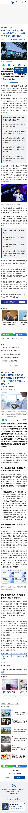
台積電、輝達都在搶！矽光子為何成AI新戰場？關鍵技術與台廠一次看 (19, 730)
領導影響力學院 (14, 794)
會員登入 (8, 778)
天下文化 (21, 790)
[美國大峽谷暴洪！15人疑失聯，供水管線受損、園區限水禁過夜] (6, 748)
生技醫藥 (12, 372)
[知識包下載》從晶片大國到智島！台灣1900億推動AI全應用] (5, 806)
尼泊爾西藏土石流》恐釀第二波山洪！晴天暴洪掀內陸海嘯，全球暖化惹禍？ (19, 739)
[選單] (2, 2)
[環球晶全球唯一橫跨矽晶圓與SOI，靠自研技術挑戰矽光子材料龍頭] (6, 721)
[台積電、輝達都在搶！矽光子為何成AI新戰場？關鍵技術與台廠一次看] (6, 730)
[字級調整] (24, 65)
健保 (17, 703)
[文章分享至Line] (3, 65)
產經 (6, 372)
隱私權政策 (18, 799)
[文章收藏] (19, 65)
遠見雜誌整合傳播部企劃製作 (8, 386)
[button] (15, 696)
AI (12, 719)
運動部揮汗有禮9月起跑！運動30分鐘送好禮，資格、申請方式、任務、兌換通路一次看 (19, 757)
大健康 (3, 703)
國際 (6, 27)
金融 (3, 339)
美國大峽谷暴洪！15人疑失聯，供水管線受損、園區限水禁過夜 (19, 748)
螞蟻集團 (14, 339)
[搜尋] (26, 2)
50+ (19, 792)
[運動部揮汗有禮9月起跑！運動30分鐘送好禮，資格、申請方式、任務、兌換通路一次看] (6, 756)
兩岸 (11, 27)
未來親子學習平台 (10, 792)
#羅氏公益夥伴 (6, 662)
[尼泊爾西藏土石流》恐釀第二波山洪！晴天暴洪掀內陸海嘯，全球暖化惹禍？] (6, 739)
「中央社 (19, 295)
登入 (16, 71)
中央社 (2, 39)
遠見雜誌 (4, 790)
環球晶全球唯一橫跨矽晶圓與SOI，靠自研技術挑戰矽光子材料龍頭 (19, 722)
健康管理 (10, 703)
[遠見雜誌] (14, 2)
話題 (13, 710)
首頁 (2, 27)
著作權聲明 (10, 799)
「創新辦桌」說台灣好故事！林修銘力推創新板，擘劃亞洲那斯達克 (19, 713)
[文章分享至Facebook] (8, 65)
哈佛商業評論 (13, 790)
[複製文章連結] (14, 65)
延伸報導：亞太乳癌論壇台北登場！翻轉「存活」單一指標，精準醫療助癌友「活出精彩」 (14, 656)
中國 (20, 339)
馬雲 (8, 339)
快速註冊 (19, 777)
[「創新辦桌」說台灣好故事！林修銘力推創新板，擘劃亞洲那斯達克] (6, 713)
